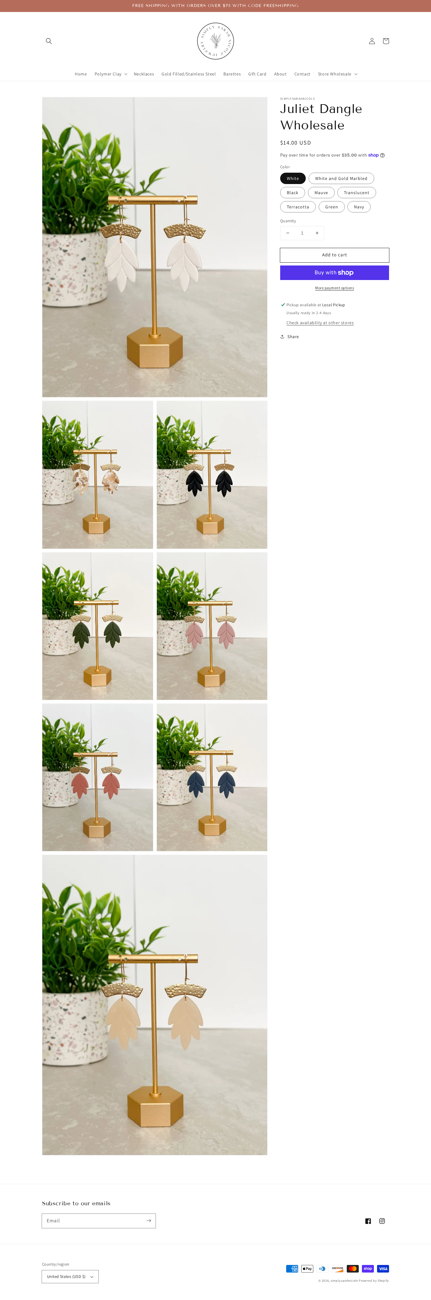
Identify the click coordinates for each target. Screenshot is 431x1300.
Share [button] (293, 336)
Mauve (321, 192)
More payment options (334, 287)
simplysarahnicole (344, 1281)
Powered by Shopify (374, 1281)
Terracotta (298, 207)
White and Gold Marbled (341, 178)
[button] (49, 41)
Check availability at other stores (320, 322)
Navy (359, 207)
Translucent (356, 192)
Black (292, 192)
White (293, 178)
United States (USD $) (66, 1276)
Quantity (288, 221)
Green (331, 207)
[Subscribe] (149, 1221)
